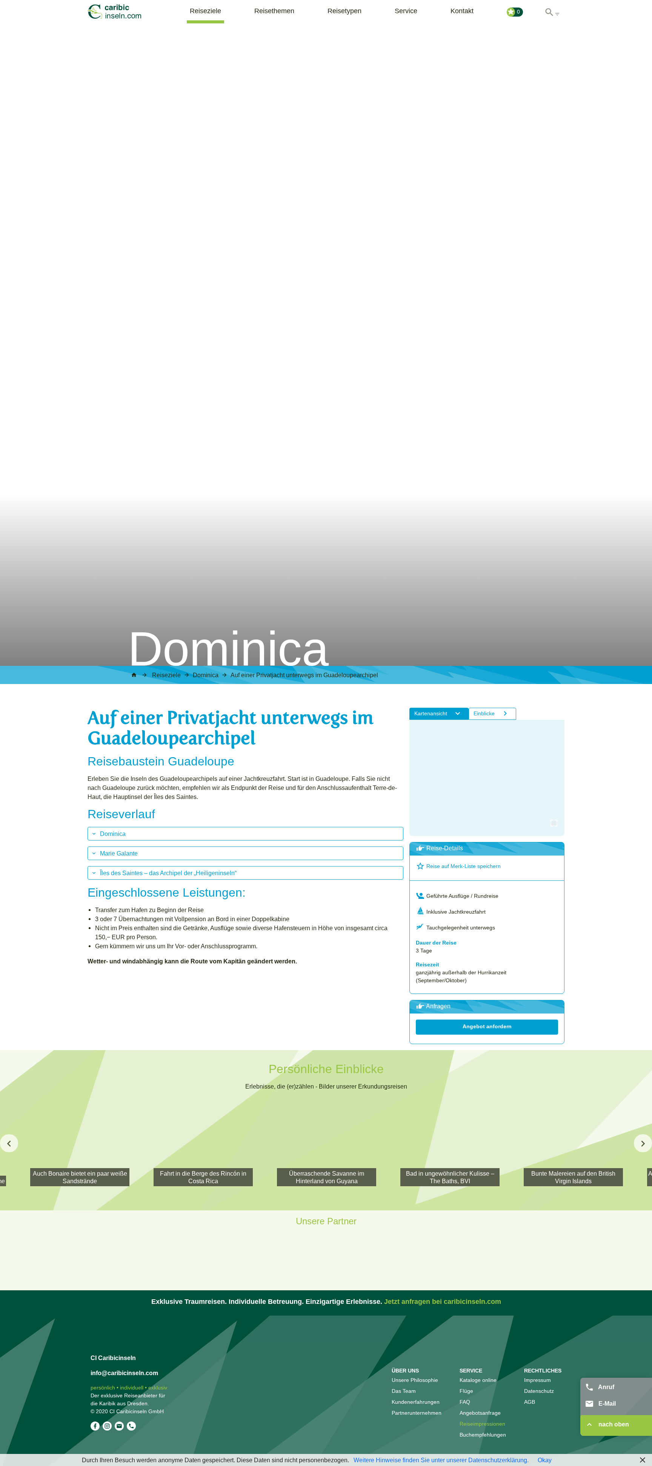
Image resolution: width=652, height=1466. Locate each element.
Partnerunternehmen (416, 1413)
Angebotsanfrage (480, 1413)
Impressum (537, 1380)
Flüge (466, 1391)
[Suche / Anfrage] (552, 10)
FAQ (465, 1402)
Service (406, 11)
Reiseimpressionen (482, 1424)
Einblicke (484, 713)
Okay (545, 1460)
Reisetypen (344, 11)
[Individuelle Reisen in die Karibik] (125, 12)
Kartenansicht (430, 713)
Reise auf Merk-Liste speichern (463, 866)
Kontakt (462, 11)
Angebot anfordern (487, 1026)
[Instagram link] (107, 1426)
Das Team (404, 1391)
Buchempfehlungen (483, 1435)
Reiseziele (205, 11)
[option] (326, 1143)
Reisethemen (274, 11)
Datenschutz (539, 1391)
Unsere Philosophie (415, 1380)
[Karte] (486, 778)
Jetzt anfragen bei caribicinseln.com (442, 1301)
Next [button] (643, 1143)
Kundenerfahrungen (416, 1402)
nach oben (613, 1424)
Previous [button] (9, 1143)
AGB (529, 1402)
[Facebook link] (95, 1426)
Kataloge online (478, 1380)
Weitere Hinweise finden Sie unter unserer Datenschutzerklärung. (440, 1460)
